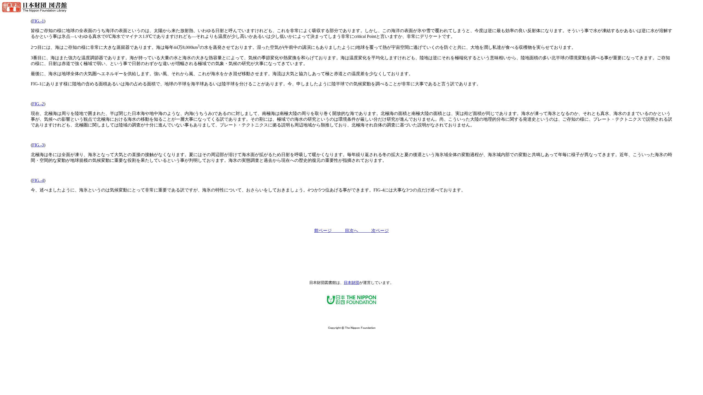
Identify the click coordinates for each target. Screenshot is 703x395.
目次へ (358, 230)
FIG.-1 (38, 21)
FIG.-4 (38, 180)
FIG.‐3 (38, 145)
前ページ (329, 230)
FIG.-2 (38, 103)
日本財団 (351, 283)
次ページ (380, 230)
